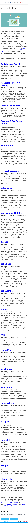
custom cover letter (12, 504)
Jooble (4, 309)
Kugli (3, 335)
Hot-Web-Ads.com (10, 171)
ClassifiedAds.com (10, 106)
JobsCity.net (7, 291)
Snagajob (5, 440)
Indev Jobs (6, 188)
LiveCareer (6, 369)
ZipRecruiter (7, 479)
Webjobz (5, 465)
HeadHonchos (8, 145)
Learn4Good (7, 350)
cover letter (12, 50)
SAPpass (5, 421)
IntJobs (4, 242)
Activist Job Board (10, 64)
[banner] (14, 2)
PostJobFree (7, 403)
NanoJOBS (6, 387)
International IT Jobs (11, 213)
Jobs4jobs (6, 264)
